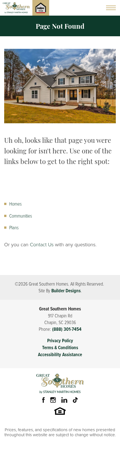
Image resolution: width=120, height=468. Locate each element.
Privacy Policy (60, 340)
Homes (15, 203)
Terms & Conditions (60, 347)
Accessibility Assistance (60, 354)
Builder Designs (66, 290)
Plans (14, 227)
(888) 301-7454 (66, 329)
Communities (20, 215)
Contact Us (42, 244)
